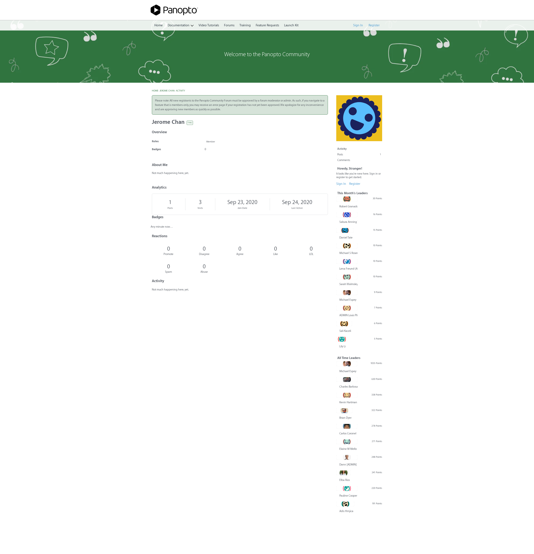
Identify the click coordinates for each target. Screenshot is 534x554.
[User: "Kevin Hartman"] (347, 395)
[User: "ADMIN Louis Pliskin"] (347, 308)
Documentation (178, 25)
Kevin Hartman (348, 402)
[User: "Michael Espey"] (346, 292)
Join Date (242, 208)
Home (158, 25)
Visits (200, 208)
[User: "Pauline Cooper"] (347, 488)
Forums (229, 25)
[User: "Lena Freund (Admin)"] (347, 261)
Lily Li (342, 346)
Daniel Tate (346, 237)
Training (245, 25)
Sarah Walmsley (348, 284)
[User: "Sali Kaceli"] (344, 323)
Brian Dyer (345, 417)
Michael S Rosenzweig (348, 253)
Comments (343, 160)
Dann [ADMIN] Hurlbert (348, 464)
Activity (342, 148)
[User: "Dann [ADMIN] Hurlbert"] (347, 457)
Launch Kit (291, 25)
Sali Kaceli (345, 330)
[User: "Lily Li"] (341, 339)
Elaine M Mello (348, 448)
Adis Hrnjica (346, 511)
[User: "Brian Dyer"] (344, 410)
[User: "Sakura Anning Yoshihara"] (347, 214)
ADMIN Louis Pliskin (348, 315)
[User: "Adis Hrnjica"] (345, 503)
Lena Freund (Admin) (348, 268)
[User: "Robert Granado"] (347, 199)
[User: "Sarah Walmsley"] (347, 276)
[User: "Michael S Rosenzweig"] (347, 245)
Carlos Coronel (347, 433)
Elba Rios (344, 480)
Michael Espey (347, 299)
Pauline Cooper (348, 495)
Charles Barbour (348, 386)
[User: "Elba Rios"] (343, 472)
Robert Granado (348, 206)
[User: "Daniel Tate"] (345, 230)
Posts (170, 208)
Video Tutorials (209, 25)
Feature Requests (267, 25)
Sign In (358, 25)
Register (374, 25)
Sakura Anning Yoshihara (348, 221)
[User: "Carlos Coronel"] (346, 426)
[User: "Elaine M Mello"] (347, 441)
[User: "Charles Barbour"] (347, 379)
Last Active (297, 208)
